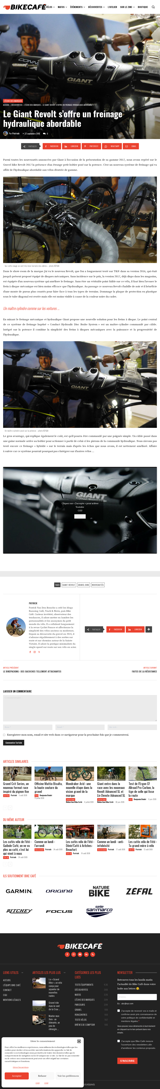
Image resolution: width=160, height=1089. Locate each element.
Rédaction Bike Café (74, 802)
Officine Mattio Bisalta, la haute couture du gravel (48, 787)
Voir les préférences (68, 1075)
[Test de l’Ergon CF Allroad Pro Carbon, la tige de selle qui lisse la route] (143, 774)
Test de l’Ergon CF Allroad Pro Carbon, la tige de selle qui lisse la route (141, 789)
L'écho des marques (13, 100)
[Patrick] (6, 133)
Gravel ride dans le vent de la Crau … (54, 1006)
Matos (130, 799)
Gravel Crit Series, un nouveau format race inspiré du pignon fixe (16, 787)
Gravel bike (83, 584)
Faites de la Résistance (144, 671)
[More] (148, 629)
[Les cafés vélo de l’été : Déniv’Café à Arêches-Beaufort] (80, 832)
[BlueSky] (92, 954)
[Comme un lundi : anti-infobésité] (111, 832)
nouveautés (98, 584)
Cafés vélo (6, 857)
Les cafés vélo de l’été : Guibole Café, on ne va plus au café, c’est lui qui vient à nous (17, 847)
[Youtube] (80, 954)
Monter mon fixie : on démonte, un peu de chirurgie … (54, 1022)
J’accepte (80, 516)
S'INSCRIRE (127, 1061)
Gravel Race (6, 795)
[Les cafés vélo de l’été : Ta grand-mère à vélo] (143, 832)
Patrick (15, 133)
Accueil (6, 105)
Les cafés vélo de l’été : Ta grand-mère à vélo (143, 843)
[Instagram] (34, 652)
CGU (38, 1083)
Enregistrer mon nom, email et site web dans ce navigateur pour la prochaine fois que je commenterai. (68, 735)
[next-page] (10, 808)
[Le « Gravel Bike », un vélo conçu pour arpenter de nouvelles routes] (39, 983)
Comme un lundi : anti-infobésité (110, 843)
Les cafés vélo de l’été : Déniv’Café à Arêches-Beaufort (80, 845)
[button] (79, 1041)
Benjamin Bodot (46, 795)
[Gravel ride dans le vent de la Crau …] (39, 1005)
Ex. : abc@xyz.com (125, 1004)
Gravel (36, 795)
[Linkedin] (86, 954)
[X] (39, 652)
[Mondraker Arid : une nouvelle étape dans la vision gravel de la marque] (80, 774)
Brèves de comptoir (39, 849)
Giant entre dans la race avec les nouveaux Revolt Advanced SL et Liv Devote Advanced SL (111, 789)
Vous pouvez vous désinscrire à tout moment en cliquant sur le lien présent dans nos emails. (136, 1029)
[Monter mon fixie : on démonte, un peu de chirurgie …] (39, 1019)
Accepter (16, 1075)
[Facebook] (30, 652)
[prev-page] (5, 808)
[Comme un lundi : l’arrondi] (49, 832)
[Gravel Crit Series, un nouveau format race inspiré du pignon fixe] (17, 774)
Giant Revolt (68, 584)
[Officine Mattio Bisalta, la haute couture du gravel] (49, 774)
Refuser (42, 1075)
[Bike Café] (25, 7)
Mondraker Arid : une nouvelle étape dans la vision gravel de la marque (79, 789)
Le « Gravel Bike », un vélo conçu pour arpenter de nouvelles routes (55, 987)
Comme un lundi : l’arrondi (45, 843)
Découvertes (16, 105)
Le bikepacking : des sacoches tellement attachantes (32, 671)
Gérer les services (20, 1067)
